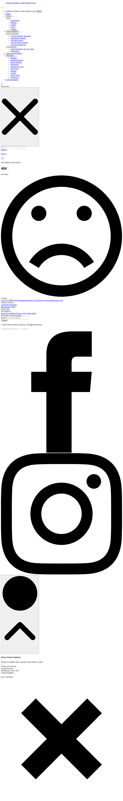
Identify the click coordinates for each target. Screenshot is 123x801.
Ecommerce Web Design (9, 329)
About (9, 16)
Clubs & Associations (14, 53)
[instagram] (61, 574)
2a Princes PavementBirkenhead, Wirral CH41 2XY (9, 307)
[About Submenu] (13, 16)
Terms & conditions (8, 313)
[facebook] (61, 452)
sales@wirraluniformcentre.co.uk (50, 300)
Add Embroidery (12, 80)
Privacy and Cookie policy (26, 313)
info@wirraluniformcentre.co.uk (25, 300)
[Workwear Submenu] (16, 56)
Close (39, 11)
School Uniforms (12, 31)
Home (8, 14)
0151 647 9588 (7, 300)
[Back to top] (20, 614)
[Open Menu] (2, 7)
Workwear (10, 56)
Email (3, 318)
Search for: (5, 86)
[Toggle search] (2, 84)
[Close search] (20, 116)
